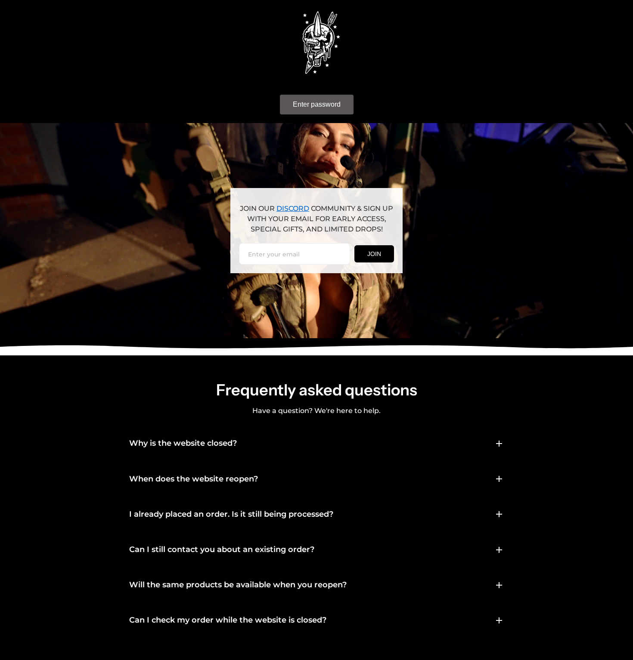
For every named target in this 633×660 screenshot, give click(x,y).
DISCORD (292, 208)
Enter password (317, 104)
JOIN (374, 253)
